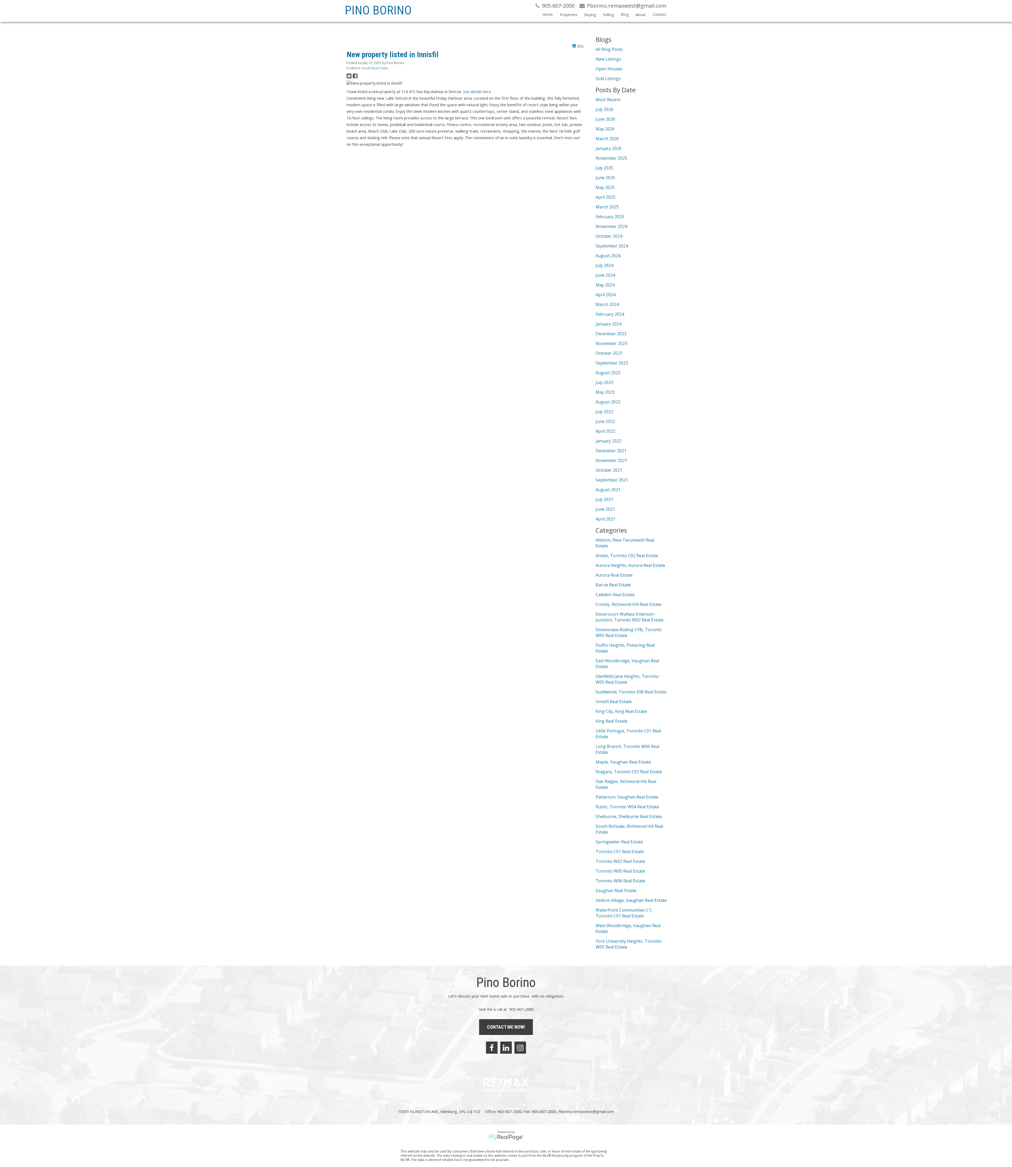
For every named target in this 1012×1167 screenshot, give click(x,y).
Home (547, 14)
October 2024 (609, 236)
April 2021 (605, 519)
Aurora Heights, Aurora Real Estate (630, 565)
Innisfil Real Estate (375, 68)
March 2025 (607, 207)
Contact (659, 14)
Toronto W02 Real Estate (620, 861)
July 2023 (604, 382)
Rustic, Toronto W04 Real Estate (627, 807)
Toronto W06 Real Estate (620, 881)
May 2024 (605, 285)
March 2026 (607, 139)
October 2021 (609, 470)
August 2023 (608, 373)
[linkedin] (506, 1048)
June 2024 (605, 275)
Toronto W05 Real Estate (620, 871)
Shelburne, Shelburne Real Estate (629, 816)
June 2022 (605, 421)
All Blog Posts (609, 49)
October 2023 (609, 353)
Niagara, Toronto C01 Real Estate (629, 772)
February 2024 (610, 314)
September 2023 (612, 363)
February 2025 (610, 217)
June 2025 (605, 178)
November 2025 (611, 158)
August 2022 (608, 402)
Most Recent (608, 100)
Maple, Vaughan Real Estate (623, 762)
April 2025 (605, 197)
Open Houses (609, 69)
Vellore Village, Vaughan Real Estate (631, 900)
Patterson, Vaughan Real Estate (627, 797)
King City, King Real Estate (621, 711)
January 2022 (608, 441)
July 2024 (604, 265)
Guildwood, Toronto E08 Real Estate (631, 692)
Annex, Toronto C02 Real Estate (627, 555)
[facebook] (492, 1048)
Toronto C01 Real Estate (620, 851)
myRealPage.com (506, 1137)
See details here (477, 91)
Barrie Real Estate (613, 585)
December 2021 (611, 451)
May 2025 (605, 187)
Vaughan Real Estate (616, 890)
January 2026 (608, 148)
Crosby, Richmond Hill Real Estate (628, 604)
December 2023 (611, 334)
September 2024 (612, 246)
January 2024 (608, 324)
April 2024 (605, 295)
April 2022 (605, 431)
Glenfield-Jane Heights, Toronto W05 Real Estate (627, 679)
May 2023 (605, 392)
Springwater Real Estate (619, 842)
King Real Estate (611, 721)
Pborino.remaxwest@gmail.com (586, 1111)
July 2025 (604, 168)
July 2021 (604, 499)
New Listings (608, 59)
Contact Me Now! (506, 1027)
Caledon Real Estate (615, 594)
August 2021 (608, 490)
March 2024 (607, 304)
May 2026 (605, 129)
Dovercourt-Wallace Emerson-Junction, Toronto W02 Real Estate (630, 617)
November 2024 (611, 226)
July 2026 (604, 109)
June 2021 (605, 509)
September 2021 (612, 480)
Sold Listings (608, 78)
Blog (625, 14)
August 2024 (608, 256)
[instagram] (520, 1048)
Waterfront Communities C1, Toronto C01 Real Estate (624, 913)
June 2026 (605, 119)
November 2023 (611, 343)
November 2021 (611, 460)
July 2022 (604, 412)
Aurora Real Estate (614, 575)
